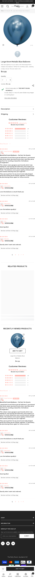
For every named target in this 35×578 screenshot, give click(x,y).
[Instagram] (8, 543)
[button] (9, 128)
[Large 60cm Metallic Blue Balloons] (18, 341)
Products (8, 10)
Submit (26, 536)
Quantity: (3, 76)
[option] (17, 30)
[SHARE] (32, 85)
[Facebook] (3, 543)
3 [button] (18, 254)
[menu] (2, 6)
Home (2, 10)
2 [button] (15, 254)
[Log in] (27, 6)
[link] (3, 569)
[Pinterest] (13, 543)
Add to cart (20, 568)
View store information (10, 98)
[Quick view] (23, 338)
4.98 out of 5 (23, 123)
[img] (3, 149)
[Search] (8, 6)
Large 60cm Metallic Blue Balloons (17, 357)
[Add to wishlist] (23, 334)
